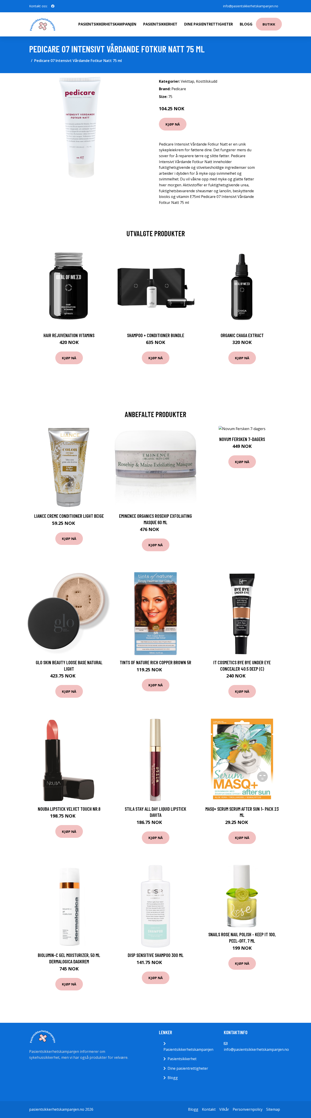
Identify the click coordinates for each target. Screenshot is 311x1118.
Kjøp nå (173, 124)
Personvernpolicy (248, 1109)
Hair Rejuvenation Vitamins (68, 335)
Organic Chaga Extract (242, 335)
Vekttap (187, 81)
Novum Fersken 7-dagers (242, 439)
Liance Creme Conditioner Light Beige (69, 516)
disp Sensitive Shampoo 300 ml (156, 955)
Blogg (246, 24)
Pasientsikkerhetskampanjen (107, 24)
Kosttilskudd (206, 81)
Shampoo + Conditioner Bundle (155, 335)
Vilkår (224, 1109)
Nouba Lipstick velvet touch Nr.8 (69, 809)
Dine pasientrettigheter (208, 24)
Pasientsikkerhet (160, 24)
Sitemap (273, 1109)
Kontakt (209, 1109)
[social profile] (52, 6)
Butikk (269, 24)
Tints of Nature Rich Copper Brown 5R (155, 662)
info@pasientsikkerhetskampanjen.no (250, 6)
